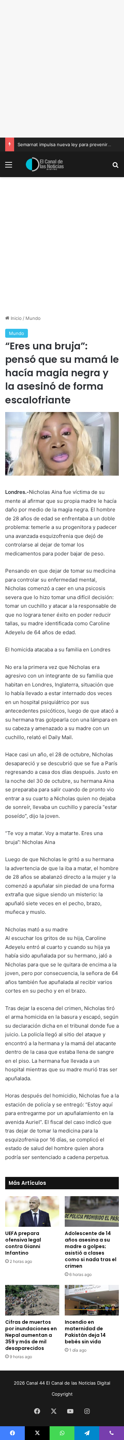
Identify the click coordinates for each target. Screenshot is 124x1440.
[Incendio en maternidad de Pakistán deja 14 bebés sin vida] (92, 1300)
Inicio (15, 318)
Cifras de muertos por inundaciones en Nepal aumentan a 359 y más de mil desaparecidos (31, 1335)
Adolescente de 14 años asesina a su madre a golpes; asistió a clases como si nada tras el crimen (90, 1249)
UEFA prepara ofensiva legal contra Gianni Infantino (23, 1243)
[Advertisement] (62, 69)
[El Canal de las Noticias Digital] (44, 164)
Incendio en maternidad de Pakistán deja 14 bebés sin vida (85, 1332)
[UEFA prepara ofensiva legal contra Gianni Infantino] (32, 1211)
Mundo (33, 318)
